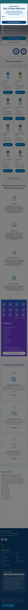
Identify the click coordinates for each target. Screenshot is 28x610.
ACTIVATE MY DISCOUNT (14, 22)
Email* (3, 16)
